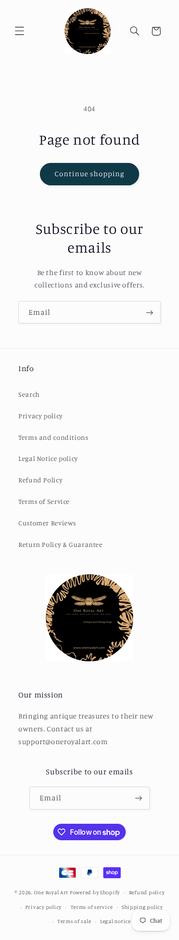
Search (29, 394)
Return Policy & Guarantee (60, 544)
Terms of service (92, 907)
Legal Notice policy (48, 458)
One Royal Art (51, 892)
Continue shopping (90, 173)
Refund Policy (40, 480)
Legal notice (115, 921)
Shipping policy (142, 907)
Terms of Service (44, 501)
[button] (19, 31)
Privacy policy (40, 416)
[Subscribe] (149, 312)
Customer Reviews (47, 523)
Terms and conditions (53, 437)
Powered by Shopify (95, 892)
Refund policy (147, 892)
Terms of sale (74, 921)
